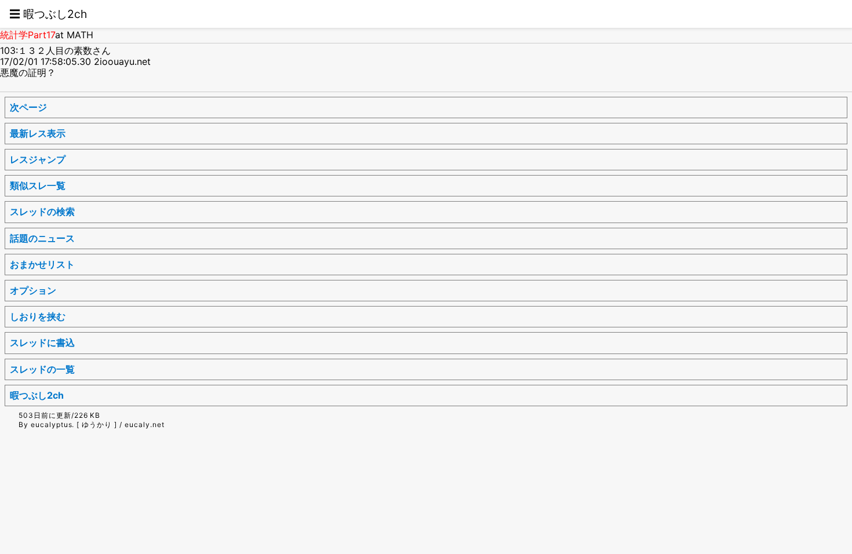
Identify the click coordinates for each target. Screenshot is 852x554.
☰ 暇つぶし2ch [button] (48, 14)
